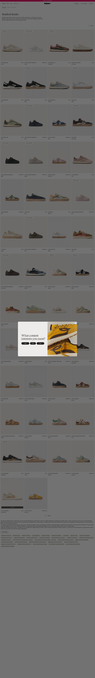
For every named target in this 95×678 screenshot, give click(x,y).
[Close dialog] (75, 323)
